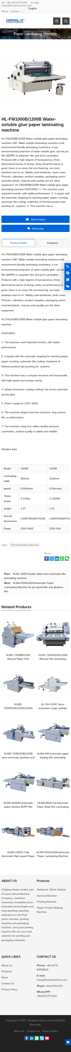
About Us (6, 965)
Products (6, 971)
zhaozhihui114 (54, 985)
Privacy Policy (9, 989)
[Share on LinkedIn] (56, 559)
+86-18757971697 (16, 2)
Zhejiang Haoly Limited (14, 889)
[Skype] (41, 1039)
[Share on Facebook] (46, 559)
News (4, 977)
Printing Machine (46, 901)
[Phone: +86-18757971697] (67, 266)
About (4, 11)
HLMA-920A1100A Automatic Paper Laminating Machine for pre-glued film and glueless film (33, 587)
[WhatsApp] (36, 1039)
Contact (14, 11)
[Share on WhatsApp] (61, 559)
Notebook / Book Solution (51, 889)
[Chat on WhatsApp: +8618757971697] (67, 280)
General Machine (47, 895)
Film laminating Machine (25, 544)
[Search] (66, 21)
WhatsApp (38, 228)
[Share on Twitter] (51, 559)
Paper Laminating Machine (35, 34)
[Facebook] (26, 1039)
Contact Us (7, 983)
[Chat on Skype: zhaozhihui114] (67, 273)
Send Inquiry (38, 219)
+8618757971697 (47, 996)
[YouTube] (47, 1039)
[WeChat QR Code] (67, 286)
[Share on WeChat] (67, 559)
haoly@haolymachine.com (16, 5)
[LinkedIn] (31, 1039)
